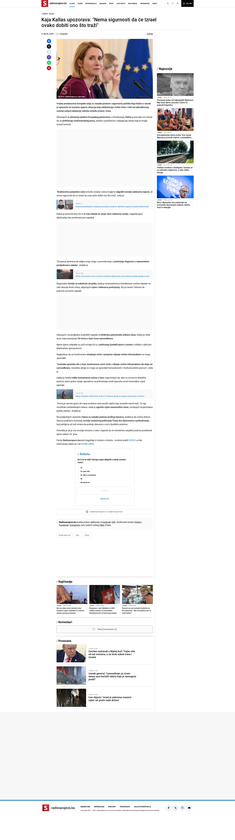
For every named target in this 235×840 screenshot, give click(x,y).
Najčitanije (65, 582)
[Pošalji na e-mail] (49, 52)
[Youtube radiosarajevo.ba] (189, 807)
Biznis (80, 3)
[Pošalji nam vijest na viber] (182, 807)
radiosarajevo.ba (102, 810)
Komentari (65, 622)
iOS (113, 522)
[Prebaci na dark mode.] (168, 3)
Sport (111, 3)
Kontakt (112, 806)
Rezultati (104, 499)
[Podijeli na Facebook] (49, 41)
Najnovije (165, 69)
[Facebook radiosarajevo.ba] (168, 807)
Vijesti (72, 3)
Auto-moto (121, 3)
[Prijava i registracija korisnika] (178, 3)
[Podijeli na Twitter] (49, 46)
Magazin (103, 3)
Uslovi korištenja (142, 806)
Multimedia (132, 3)
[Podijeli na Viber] (49, 57)
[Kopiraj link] (49, 68)
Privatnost (125, 806)
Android (106, 522)
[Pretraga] (172, 3)
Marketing (85, 806)
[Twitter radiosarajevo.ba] (175, 807)
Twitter (137, 522)
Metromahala (91, 3)
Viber (101, 525)
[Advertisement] (105, 158)
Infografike (145, 3)
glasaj (104, 490)
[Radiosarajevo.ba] (58, 807)
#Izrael (87, 535)
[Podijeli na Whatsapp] (49, 62)
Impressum (99, 806)
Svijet (51, 14)
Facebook (64, 525)
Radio (155, 3)
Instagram (75, 525)
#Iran (77, 535)
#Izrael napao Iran (64, 535)
